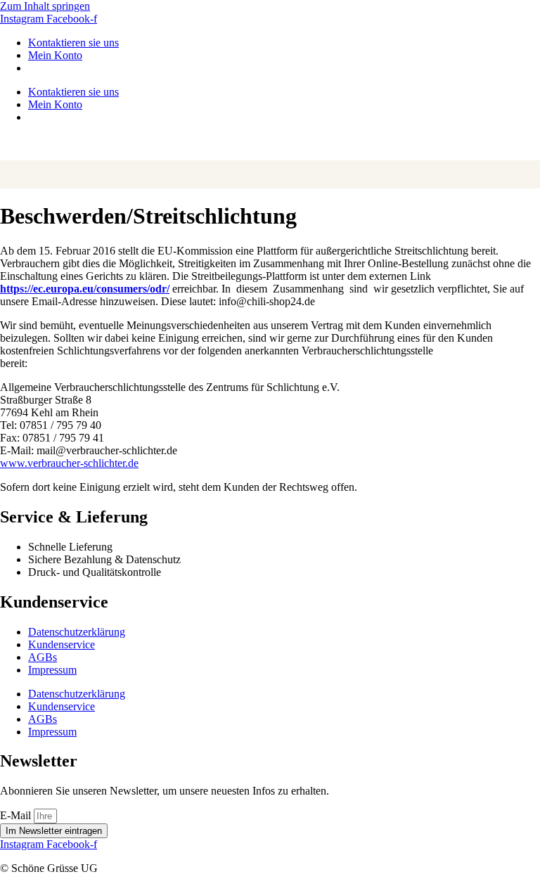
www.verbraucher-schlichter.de (69, 463)
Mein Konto (55, 55)
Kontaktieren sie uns (73, 43)
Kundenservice (61, 644)
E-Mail (17, 815)
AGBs (42, 657)
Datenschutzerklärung (76, 632)
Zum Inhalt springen (45, 6)
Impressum (52, 670)
